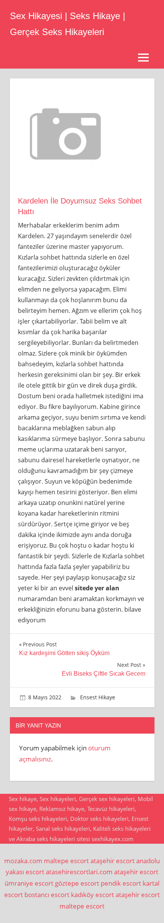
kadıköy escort (92, 894)
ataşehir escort (112, 860)
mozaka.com (23, 860)
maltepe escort (66, 860)
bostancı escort (46, 894)
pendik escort (121, 883)
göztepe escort (77, 883)
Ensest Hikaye (97, 697)
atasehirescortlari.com (79, 871)
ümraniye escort (29, 883)
